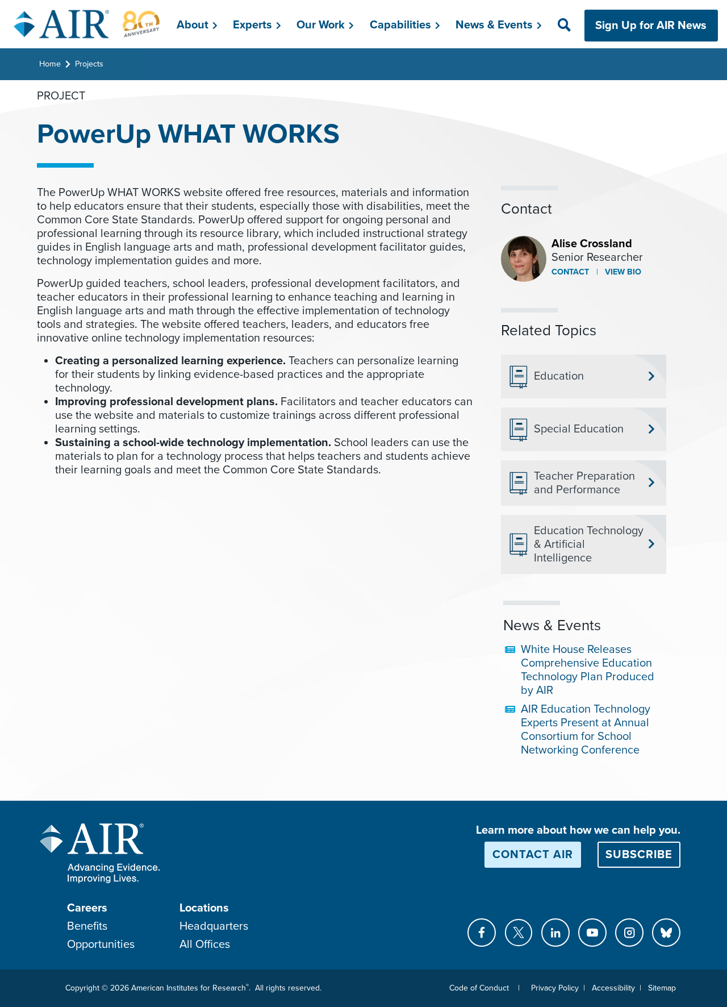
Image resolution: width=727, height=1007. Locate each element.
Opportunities (101, 944)
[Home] (87, 24)
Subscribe (638, 855)
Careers (87, 908)
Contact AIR (532, 855)
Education (559, 376)
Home (50, 64)
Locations (204, 908)
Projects (89, 64)
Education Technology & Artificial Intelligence (589, 544)
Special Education (579, 429)
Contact (570, 272)
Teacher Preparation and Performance (584, 483)
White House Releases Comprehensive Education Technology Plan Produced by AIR (587, 670)
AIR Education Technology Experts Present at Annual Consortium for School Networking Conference (585, 729)
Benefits (87, 926)
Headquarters (213, 926)
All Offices (204, 944)
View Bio (622, 272)
